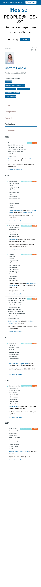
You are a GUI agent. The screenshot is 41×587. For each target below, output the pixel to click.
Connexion (25, 39)
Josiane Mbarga (27, 212)
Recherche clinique (10, 89)
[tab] (21, 106)
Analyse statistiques (10, 96)
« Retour (8, 48)
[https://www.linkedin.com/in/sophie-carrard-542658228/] (31, 49)
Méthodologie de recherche (12, 92)
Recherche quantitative (24, 89)
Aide (12, 40)
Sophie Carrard (12, 159)
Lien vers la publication (15, 169)
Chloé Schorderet (14, 363)
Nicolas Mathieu (31, 283)
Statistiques (8, 81)
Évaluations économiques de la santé (15, 85)
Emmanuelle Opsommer (16, 210)
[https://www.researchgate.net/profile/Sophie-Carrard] (35, 49)
